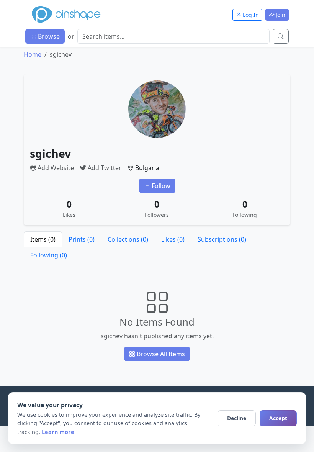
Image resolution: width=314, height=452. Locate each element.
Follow (160, 186)
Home (32, 54)
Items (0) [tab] (43, 239)
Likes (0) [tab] (173, 239)
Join (279, 14)
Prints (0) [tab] (82, 239)
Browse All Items (160, 354)
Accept (278, 418)
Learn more (58, 432)
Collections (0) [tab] (128, 239)
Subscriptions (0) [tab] (222, 239)
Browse (48, 36)
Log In (250, 14)
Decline (236, 418)
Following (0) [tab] (48, 255)
